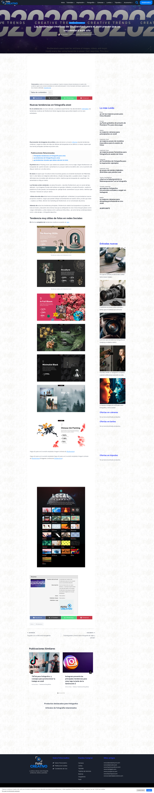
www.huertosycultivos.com (112, 767)
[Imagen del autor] (59, 34)
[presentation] (44, 662)
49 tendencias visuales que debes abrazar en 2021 (51, 160)
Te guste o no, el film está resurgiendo (39, 634)
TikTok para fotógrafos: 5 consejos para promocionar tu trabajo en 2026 (43, 678)
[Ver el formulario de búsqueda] (137, 2)
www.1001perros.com (110, 771)
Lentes (80, 766)
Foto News (65, 34)
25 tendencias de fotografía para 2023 (47, 158)
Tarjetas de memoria (84, 771)
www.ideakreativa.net (110, 765)
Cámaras (81, 763)
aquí (68, 222)
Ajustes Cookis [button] (140, 790)
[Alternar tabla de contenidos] (49, 92)
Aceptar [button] (149, 790)
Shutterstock (70, 451)
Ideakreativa (146, 2)
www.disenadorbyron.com (112, 763)
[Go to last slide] (31, 672)
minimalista (85, 109)
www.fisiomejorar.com (111, 773)
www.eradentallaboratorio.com (113, 776)
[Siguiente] (90, 672)
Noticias (75, 686)
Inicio (63, 2)
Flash (79, 779)
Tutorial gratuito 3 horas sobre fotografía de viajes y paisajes (79, 635)
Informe (74, 142)
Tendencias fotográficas (77, 22)
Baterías (80, 774)
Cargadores (82, 776)
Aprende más (47, 88)
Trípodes (81, 768)
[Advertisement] (61, 70)
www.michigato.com (110, 769)
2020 (32, 624)
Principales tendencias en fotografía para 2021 (50, 156)
